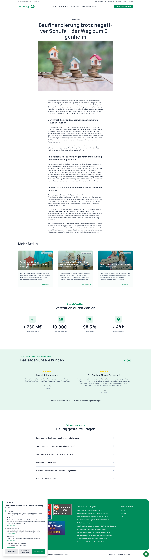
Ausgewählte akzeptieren (25, 551)
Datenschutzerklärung (124, 554)
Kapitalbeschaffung (83, 523)
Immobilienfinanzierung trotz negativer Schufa (92, 517)
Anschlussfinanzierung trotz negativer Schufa (92, 513)
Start (54, 6)
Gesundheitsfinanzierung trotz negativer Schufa (93, 532)
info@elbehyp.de (110, 1)
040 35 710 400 (99, 1)
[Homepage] (26, 6)
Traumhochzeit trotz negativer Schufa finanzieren (94, 542)
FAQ (125, 1)
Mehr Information (11, 525)
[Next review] (129, 360)
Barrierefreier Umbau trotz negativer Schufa (91, 529)
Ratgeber (119, 1)
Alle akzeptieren (39, 551)
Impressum (112, 554)
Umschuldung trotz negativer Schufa (89, 510)
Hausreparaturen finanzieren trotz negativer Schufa (94, 535)
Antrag (123, 510)
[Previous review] (124, 360)
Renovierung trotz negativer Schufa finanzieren (93, 520)
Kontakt (131, 1)
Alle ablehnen (12, 551)
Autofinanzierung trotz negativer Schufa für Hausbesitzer (96, 526)
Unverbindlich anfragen (123, 6)
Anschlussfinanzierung (89, 6)
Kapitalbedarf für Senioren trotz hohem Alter (92, 539)
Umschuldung (75, 6)
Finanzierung (63, 6)
